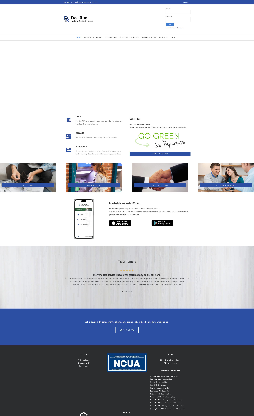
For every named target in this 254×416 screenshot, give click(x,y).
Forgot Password (171, 28)
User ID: (168, 9)
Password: (169, 16)
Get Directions (84, 366)
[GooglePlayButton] (162, 221)
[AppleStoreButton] (120, 221)
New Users (180, 28)
